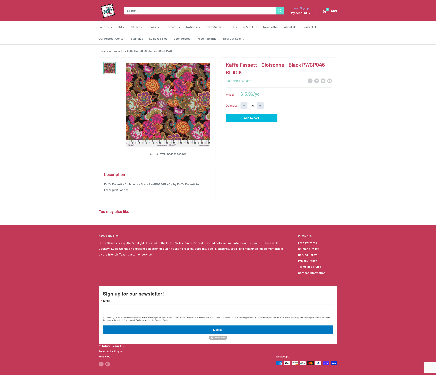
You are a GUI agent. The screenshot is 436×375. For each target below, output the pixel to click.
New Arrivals (215, 27)
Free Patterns (207, 38)
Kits (121, 27)
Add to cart (251, 117)
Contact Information (311, 273)
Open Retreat (183, 38)
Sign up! (218, 330)
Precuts (171, 27)
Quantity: (232, 105)
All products (116, 51)
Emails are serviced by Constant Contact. (153, 320)
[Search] (280, 10)
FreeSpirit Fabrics (238, 80)
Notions (191, 27)
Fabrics (104, 27)
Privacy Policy (307, 260)
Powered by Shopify (111, 351)
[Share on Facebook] (310, 81)
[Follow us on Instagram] (107, 363)
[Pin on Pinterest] (316, 81)
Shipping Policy (308, 249)
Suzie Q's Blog (158, 38)
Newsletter (270, 27)
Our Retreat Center (112, 38)
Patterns (136, 27)
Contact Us (309, 27)
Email (106, 300)
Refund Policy (307, 255)
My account (299, 13)
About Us (290, 27)
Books (152, 27)
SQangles (137, 38)
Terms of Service (309, 266)
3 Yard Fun (250, 27)
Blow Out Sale (231, 38)
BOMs (233, 27)
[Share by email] (329, 81)
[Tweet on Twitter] (323, 81)
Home (102, 51)
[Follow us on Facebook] (101, 363)
